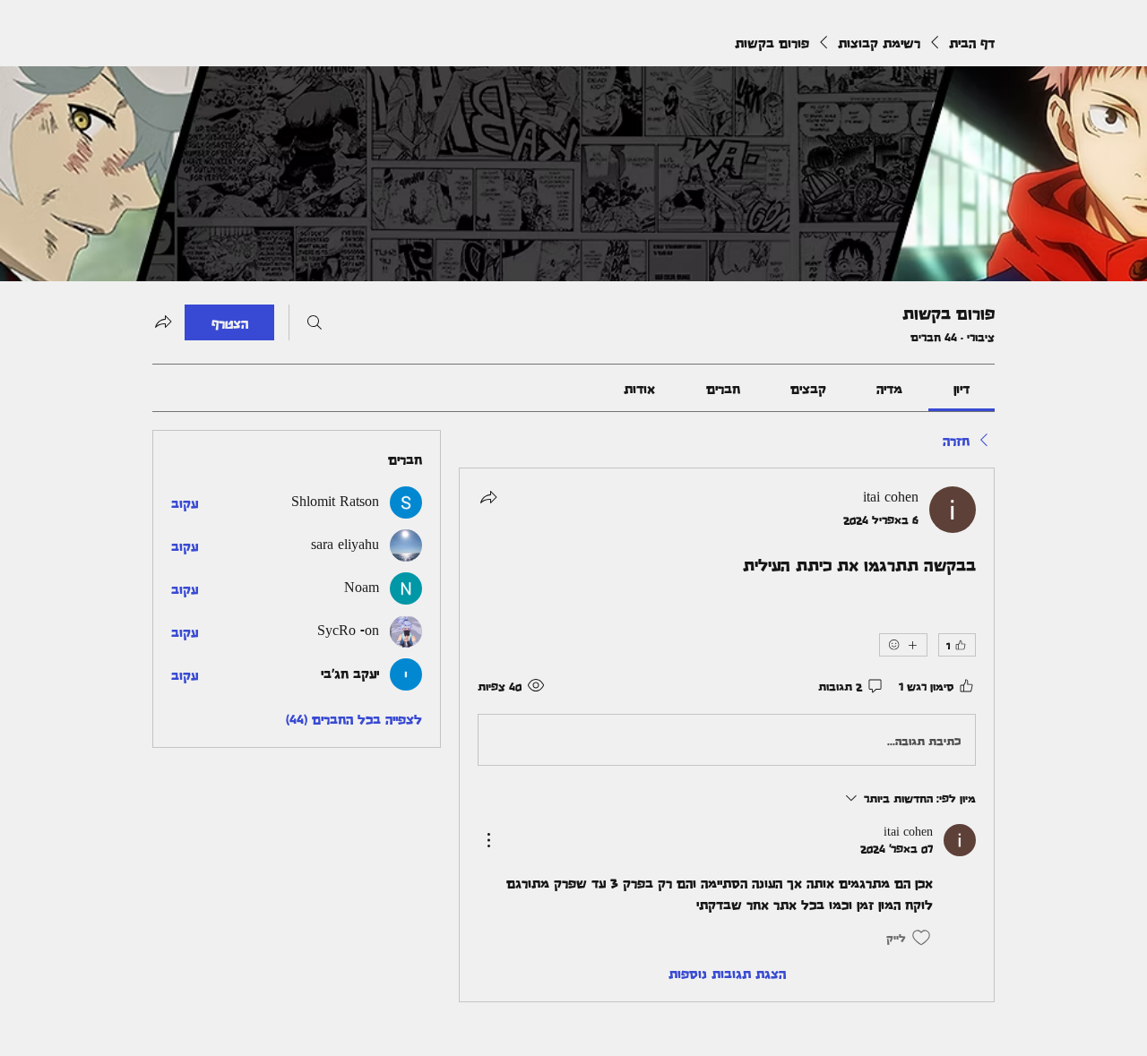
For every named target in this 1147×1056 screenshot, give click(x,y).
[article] (727, 734)
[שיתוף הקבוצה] (163, 321)
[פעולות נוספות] (488, 840)
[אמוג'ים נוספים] (903, 645)
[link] (961, 387)
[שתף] (488, 497)
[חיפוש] (314, 322)
